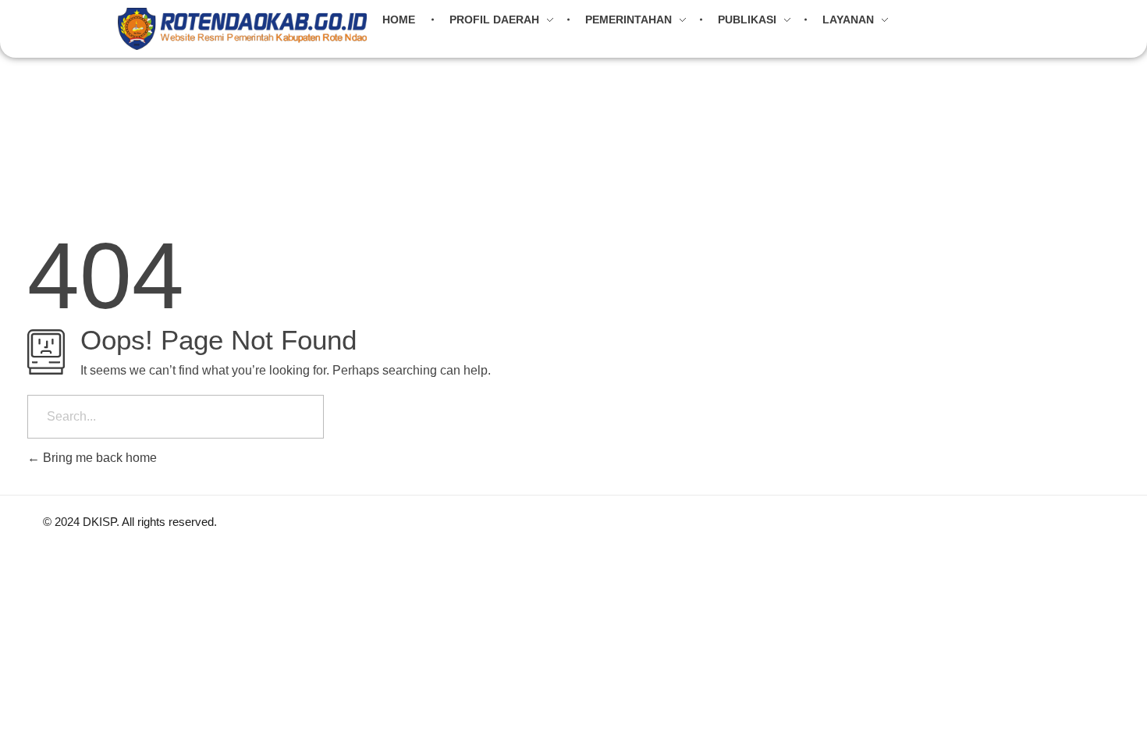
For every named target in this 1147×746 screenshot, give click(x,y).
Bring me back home (98, 457)
